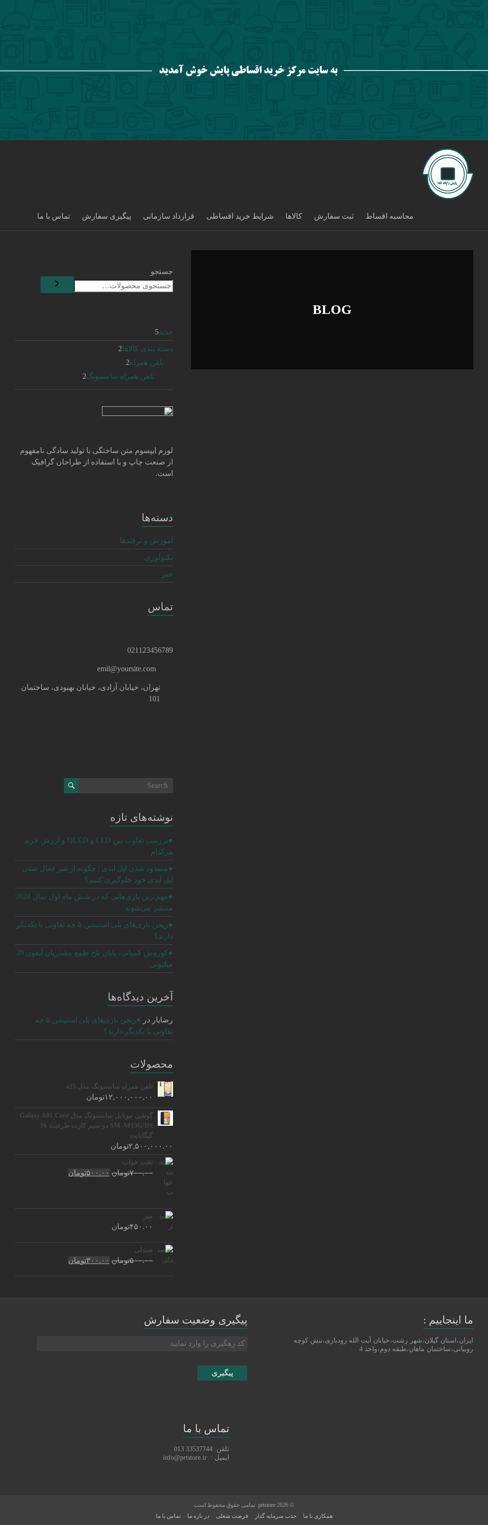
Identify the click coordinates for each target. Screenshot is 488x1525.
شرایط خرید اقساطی (240, 216)
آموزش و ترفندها (146, 540)
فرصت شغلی (232, 1516)
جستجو (162, 271)
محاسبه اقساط (390, 216)
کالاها (293, 216)
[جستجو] (57, 284)
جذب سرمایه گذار (275, 1516)
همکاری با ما (318, 1516)
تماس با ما (53, 216)
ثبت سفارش (334, 216)
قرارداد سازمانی (168, 216)
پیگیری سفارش (106, 216)
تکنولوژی (158, 557)
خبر (167, 574)
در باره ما (198, 1516)
